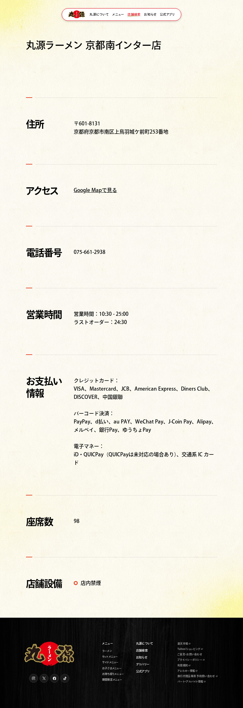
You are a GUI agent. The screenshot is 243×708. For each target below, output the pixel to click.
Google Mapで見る (95, 190)
